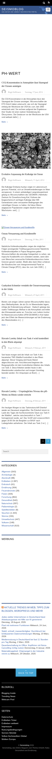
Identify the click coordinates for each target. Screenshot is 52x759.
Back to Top (25, 673)
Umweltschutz (8, 519)
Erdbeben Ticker (9, 720)
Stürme (5, 516)
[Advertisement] (26, 42)
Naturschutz (7, 503)
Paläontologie (8, 506)
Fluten (4, 494)
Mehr (4, 122)
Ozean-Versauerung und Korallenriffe (19, 233)
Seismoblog (24, 745)
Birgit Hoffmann (14, 92)
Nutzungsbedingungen (12, 730)
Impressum (7, 726)
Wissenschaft (8, 525)
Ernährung (6, 487)
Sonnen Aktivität (9, 733)
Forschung (6, 497)
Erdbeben (6, 481)
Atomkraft (6, 478)
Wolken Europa (9, 739)
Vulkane (5, 522)
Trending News (8, 696)
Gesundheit (7, 500)
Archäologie (7, 475)
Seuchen (6, 513)
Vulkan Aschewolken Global (14, 736)
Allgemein (6, 471)
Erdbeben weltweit (10, 723)
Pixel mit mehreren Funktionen (16, 625)
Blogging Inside (9, 693)
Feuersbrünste (8, 490)
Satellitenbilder (8, 510)
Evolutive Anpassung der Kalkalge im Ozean (22, 174)
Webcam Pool (8, 699)
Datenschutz (7, 717)
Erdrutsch (6, 484)
